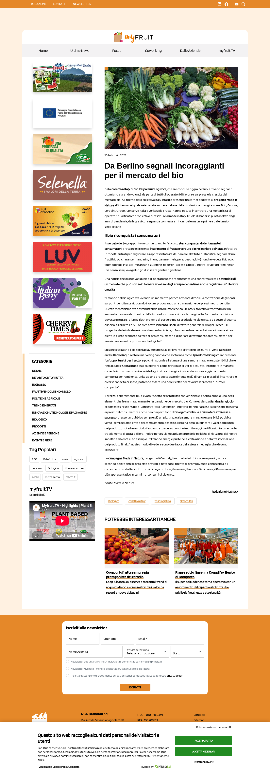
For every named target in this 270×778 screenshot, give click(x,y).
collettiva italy (136, 501)
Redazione (38, 4)
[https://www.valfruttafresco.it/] (62, 152)
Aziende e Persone (45, 433)
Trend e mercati (44, 405)
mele (65, 459)
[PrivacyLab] (162, 767)
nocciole (37, 468)
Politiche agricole (46, 398)
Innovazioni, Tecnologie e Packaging (59, 412)
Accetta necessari (203, 751)
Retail (37, 371)
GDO (34, 459)
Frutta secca (52, 477)
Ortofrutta (49, 459)
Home (43, 50)
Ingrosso (39, 384)
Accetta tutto (204, 740)
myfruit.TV (227, 50)
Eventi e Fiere (42, 440)
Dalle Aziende (190, 50)
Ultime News (79, 50)
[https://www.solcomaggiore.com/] (62, 116)
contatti (59, 4)
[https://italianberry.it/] (62, 296)
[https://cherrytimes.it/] (62, 332)
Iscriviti (135, 687)
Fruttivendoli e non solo (51, 391)
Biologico (39, 419)
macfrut (71, 477)
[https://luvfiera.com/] (62, 260)
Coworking (153, 50)
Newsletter (82, 4)
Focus (116, 50)
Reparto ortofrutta (47, 377)
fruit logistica (163, 501)
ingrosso (79, 459)
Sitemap (199, 720)
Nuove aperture (74, 468)
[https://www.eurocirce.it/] (62, 80)
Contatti (199, 715)
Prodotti (39, 426)
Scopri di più (37, 495)
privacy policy (174, 675)
